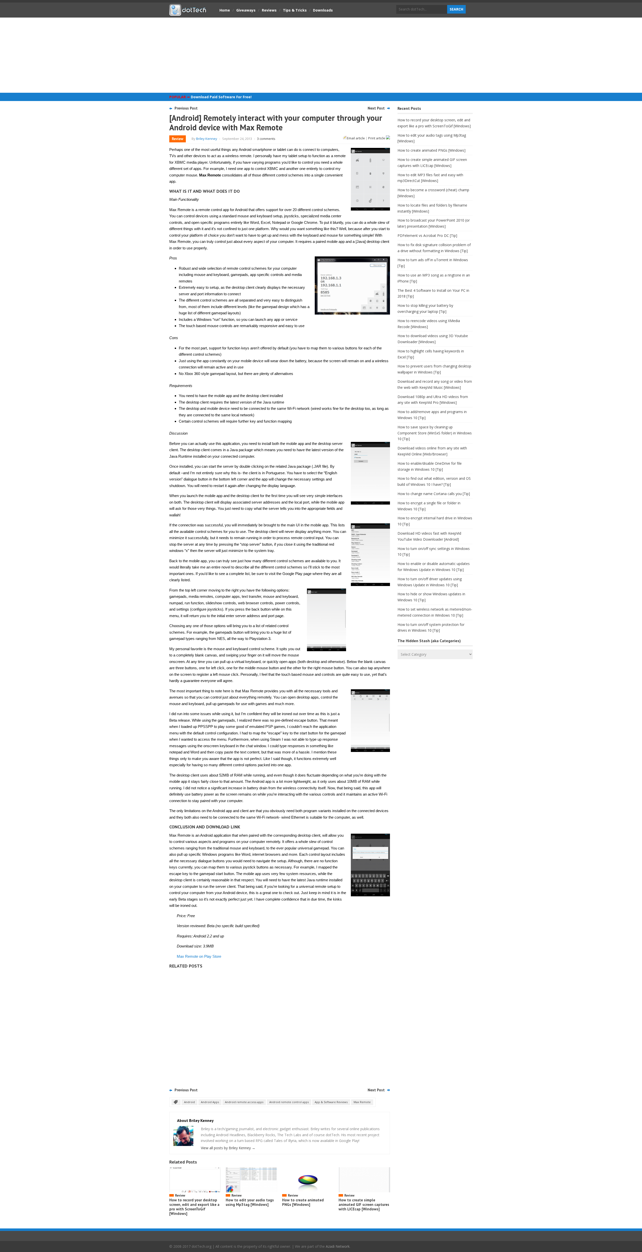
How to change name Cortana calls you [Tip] (433, 493)
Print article (377, 138)
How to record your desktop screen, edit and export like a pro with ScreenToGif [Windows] (194, 1207)
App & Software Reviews (331, 1102)
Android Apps (210, 1102)
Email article (356, 138)
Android (189, 1102)
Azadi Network (338, 1246)
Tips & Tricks (295, 10)
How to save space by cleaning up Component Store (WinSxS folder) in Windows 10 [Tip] (434, 433)
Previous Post (186, 108)
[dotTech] (188, 13)
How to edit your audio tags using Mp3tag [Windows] (250, 1202)
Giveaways (246, 10)
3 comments (266, 138)
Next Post (376, 108)
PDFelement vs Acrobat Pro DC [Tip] (427, 235)
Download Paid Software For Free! (221, 96)
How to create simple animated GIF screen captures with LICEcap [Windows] (364, 1204)
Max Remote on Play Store (199, 956)
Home (224, 10)
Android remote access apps (244, 1102)
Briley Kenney (206, 138)
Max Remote (362, 1102)
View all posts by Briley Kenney (228, 1147)
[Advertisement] (321, 55)
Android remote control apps (289, 1102)
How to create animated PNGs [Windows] (303, 1202)
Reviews (269, 10)
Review (177, 138)
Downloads (323, 10)
